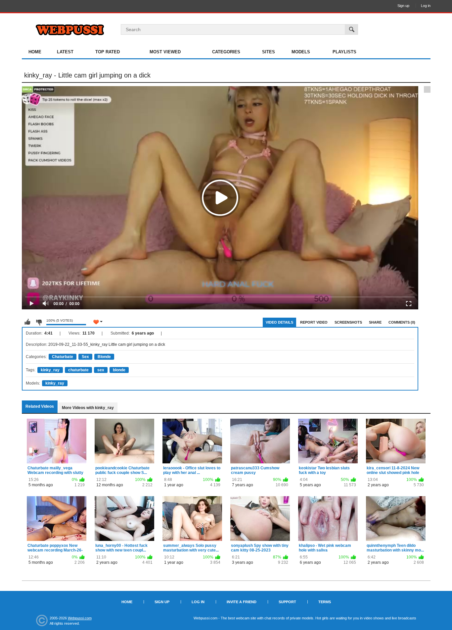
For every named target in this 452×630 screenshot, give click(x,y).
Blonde (104, 356)
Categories (226, 51)
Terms (324, 602)
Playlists (344, 51)
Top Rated (107, 51)
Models (301, 51)
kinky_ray (50, 370)
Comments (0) (401, 322)
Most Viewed (165, 51)
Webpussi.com (80, 618)
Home (34, 51)
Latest (65, 51)
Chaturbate (62, 356)
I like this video (27, 322)
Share (375, 322)
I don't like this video (38, 322)
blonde (119, 370)
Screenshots (348, 322)
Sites (268, 51)
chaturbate (78, 370)
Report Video (314, 322)
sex (100, 370)
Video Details (279, 322)
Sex (85, 356)
